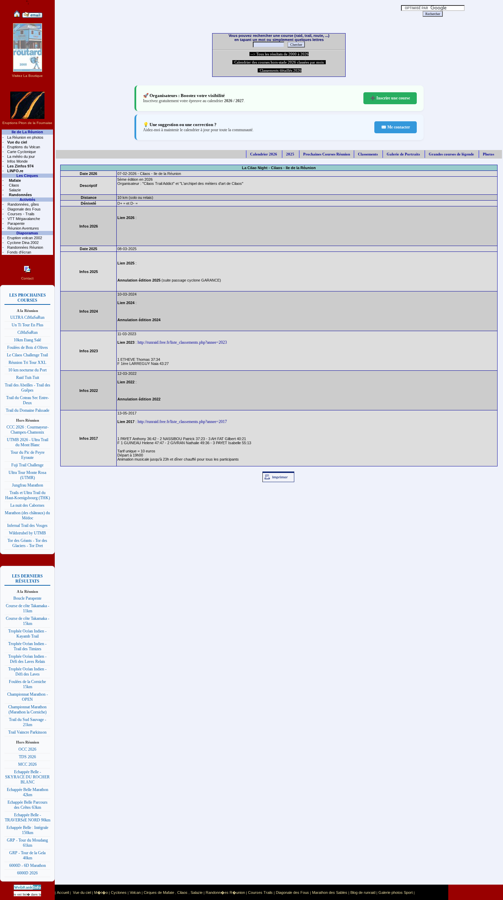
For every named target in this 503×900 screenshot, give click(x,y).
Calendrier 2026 (263, 154)
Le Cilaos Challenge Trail (27, 355)
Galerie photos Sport (395, 892)
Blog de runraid (362, 892)
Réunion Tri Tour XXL (27, 362)
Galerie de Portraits (403, 154)
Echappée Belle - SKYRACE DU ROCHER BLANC (27, 777)
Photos (488, 154)
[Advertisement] (218, 10)
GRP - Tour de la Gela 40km (27, 855)
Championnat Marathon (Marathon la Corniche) (27, 709)
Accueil (63, 892)
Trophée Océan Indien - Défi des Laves (27, 672)
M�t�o (101, 892)
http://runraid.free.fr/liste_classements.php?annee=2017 (182, 421)
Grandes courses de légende (451, 154)
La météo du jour (20, 156)
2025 (290, 154)
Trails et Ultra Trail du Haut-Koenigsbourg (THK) (27, 495)
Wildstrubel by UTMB (27, 533)
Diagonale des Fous (24, 209)
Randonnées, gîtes (23, 204)
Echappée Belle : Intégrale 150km (27, 830)
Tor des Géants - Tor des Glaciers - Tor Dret (27, 543)
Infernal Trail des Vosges (27, 525)
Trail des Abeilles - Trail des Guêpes (27, 388)
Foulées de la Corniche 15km (27, 684)
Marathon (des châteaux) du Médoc (27, 515)
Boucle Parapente (27, 598)
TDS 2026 (27, 756)
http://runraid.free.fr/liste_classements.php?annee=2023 (182, 342)
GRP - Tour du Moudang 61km (27, 843)
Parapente (16, 223)
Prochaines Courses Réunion (326, 154)
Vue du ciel (82, 892)
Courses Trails (260, 892)
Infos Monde (17, 161)
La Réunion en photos (24, 137)
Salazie (14, 190)
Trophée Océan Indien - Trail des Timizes (27, 646)
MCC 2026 (27, 764)
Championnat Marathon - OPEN (27, 697)
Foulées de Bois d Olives (27, 347)
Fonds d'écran (18, 252)
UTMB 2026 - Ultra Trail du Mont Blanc (27, 442)
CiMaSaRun (27, 332)
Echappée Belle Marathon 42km (27, 792)
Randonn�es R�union (225, 892)
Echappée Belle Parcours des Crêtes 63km (28, 805)
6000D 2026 (27, 873)
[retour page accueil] (17, 16)
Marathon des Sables (329, 892)
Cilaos (13, 185)
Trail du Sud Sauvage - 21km (27, 722)
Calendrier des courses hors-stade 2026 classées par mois (279, 62)
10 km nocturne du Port (27, 370)
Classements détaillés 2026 (279, 70)
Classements (368, 154)
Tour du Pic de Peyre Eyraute (27, 455)
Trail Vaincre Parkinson (27, 732)
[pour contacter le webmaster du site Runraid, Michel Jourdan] (32, 16)
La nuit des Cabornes (27, 505)
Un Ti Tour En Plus (27, 325)
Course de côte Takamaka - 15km (27, 621)
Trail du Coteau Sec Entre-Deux (27, 400)
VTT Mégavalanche (23, 219)
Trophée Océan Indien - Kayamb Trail (27, 634)
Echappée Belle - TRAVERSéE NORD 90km (27, 817)
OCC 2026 (27, 749)
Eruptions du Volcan (23, 147)
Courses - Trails (21, 214)
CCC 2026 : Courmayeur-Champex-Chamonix (28, 430)
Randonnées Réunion (24, 247)
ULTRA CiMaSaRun (27, 317)
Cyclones (119, 892)
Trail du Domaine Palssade (27, 410)
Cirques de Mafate (159, 892)
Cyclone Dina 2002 (22, 243)
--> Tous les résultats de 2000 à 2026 (279, 54)
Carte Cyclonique (21, 152)
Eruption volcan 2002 (24, 238)
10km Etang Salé (27, 340)
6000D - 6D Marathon (27, 865)
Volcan (135, 892)
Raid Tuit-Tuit (27, 377)
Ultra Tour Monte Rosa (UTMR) (27, 475)
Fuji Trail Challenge (27, 465)
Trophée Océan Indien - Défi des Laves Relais (27, 659)
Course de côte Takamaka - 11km (27, 608)
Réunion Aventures (23, 228)
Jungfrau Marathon (27, 485)
